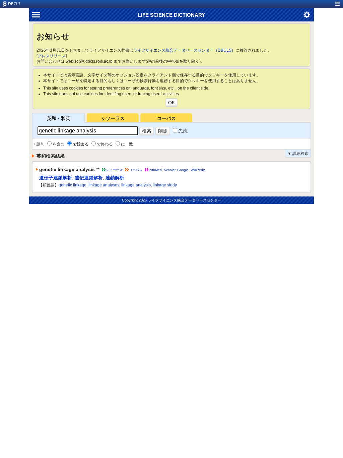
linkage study (165, 185)
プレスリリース (52, 56)
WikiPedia (198, 170)
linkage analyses (103, 185)
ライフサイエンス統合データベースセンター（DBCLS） (184, 50)
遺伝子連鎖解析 (55, 177)
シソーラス (113, 118)
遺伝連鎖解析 (89, 177)
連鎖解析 (115, 177)
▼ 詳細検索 (297, 153)
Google (183, 170)
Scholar (169, 170)
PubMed (155, 170)
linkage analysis (136, 185)
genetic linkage (72, 185)
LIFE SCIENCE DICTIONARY (171, 15)
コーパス (166, 118)
